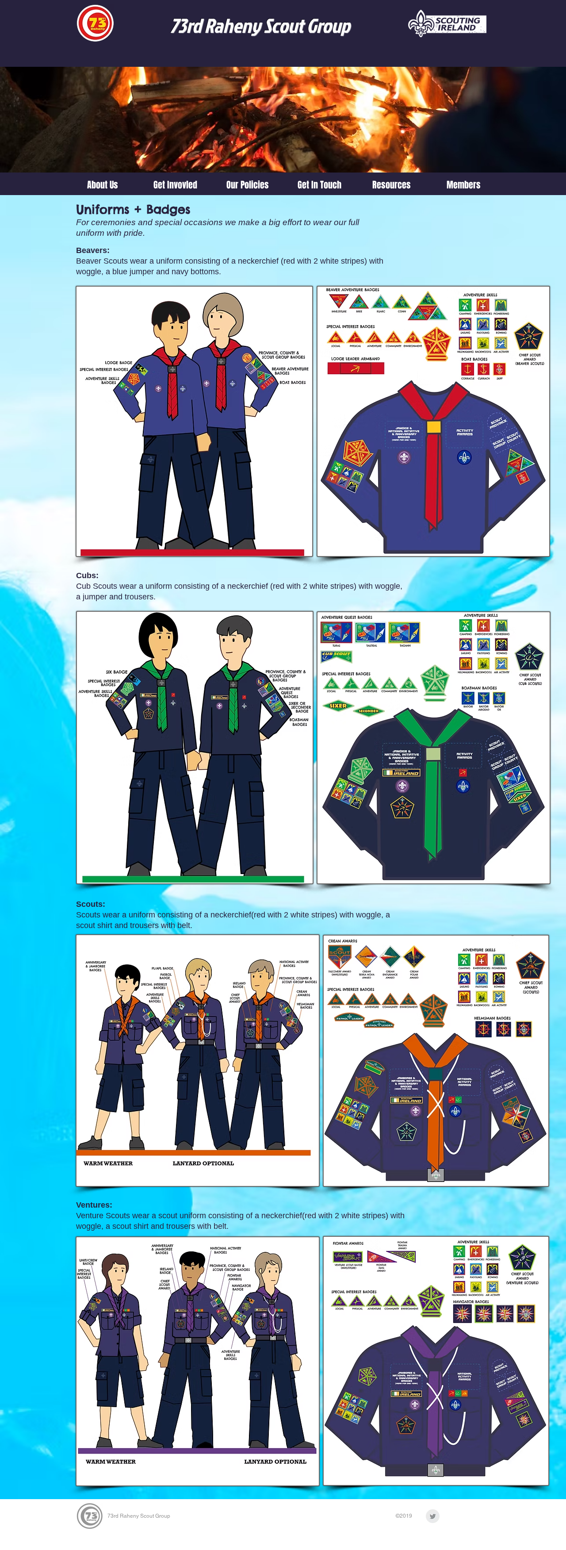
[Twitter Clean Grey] (433, 1516)
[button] (175, 184)
